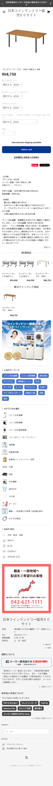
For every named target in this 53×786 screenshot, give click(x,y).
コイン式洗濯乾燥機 (17, 430)
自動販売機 (14, 452)
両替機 (12, 445)
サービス (13, 504)
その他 (12, 496)
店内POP (13, 489)
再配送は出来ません (10, 104)
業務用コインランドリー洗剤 (21, 459)
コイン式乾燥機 (15, 423)
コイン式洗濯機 (15, 415)
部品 (11, 474)
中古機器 (13, 482)
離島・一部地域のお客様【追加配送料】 (26, 511)
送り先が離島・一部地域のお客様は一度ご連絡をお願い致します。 (26, 116)
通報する (47, 247)
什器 (11, 467)
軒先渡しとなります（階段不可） (15, 92)
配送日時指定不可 (9, 81)
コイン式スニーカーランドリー (22, 437)
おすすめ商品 (15, 518)
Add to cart (26, 149)
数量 (4, 129)
